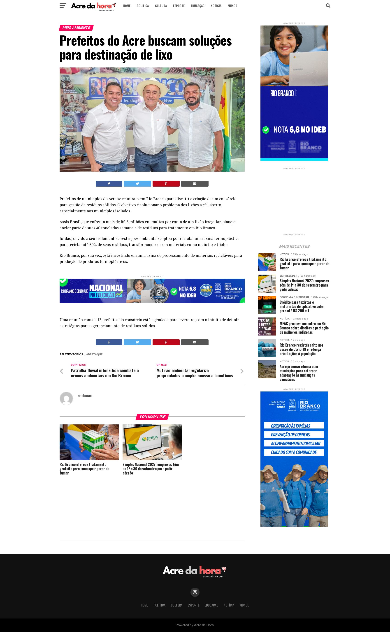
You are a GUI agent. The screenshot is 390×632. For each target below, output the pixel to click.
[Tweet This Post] (137, 184)
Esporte (179, 5)
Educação (197, 5)
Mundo (232, 5)
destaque (95, 354)
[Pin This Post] (166, 184)
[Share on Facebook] (109, 184)
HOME (126, 5)
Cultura (161, 5)
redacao (85, 396)
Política (143, 5)
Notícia (216, 5)
